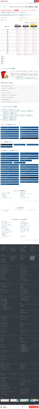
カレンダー (2, 362)
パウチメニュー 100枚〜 (24, 318)
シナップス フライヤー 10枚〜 (25, 388)
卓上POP (22, 325)
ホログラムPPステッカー (4, 320)
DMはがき (22, 286)
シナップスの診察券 (4, 146)
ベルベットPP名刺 (23, 379)
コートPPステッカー (4, 318)
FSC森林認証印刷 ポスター (5, 286)
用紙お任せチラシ (4, 131)
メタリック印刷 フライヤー (5, 272)
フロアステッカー (23, 235)
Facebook (32, 259)
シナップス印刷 (15, 3)
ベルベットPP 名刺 (24, 160)
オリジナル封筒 (3, 347)
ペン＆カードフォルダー (4, 359)
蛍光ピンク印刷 (4, 153)
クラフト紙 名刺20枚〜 (4, 308)
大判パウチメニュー (23, 319)
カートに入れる (33, 406)
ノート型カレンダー (23, 368)
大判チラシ (23, 131)
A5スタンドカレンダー (24, 364)
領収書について (23, 248)
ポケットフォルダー (4, 357)
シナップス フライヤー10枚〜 (5, 144)
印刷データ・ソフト (33, 249)
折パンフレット (23, 311)
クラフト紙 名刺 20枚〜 (24, 164)
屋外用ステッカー (24, 173)
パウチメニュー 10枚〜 (5, 228)
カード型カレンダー (23, 367)
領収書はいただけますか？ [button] (5, 90)
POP (20, 322)
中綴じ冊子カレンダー (24, 366)
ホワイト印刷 (22, 221)
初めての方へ (4, 248)
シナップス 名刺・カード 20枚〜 (5, 309)
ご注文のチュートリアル (4, 249)
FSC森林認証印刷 (22, 344)
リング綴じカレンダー (4, 366)
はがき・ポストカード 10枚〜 (5, 160)
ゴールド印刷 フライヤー (4, 273)
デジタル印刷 (5, 377)
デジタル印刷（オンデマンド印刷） (7, 3)
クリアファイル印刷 (4, 352)
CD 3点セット (22, 331)
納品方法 (25, 246)
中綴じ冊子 (22, 305)
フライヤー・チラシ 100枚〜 (5, 127)
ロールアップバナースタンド (5, 291)
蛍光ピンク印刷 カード (24, 269)
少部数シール (22, 393)
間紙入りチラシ (23, 127)
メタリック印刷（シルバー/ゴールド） (6, 156)
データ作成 (32, 246)
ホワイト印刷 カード (23, 270)
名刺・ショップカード (4, 297)
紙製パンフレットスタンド (24, 324)
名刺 (1, 295)
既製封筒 (2, 346)
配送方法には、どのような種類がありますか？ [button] (8, 97)
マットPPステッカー (4, 319)
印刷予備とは (16, 10)
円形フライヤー (3, 277)
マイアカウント (13, 246)
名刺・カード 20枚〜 (4, 158)
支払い (22, 246)
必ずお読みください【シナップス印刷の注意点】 (29, 10)
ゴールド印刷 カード (23, 273)
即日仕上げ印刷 (3, 374)
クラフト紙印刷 (4, 226)
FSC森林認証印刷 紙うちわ (25, 351)
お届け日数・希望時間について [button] (6, 99)
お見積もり (32, 54)
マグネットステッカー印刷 (5, 175)
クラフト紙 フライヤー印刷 (5, 164)
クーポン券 (2, 341)
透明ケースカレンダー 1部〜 (5, 365)
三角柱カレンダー (23, 365)
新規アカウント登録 (14, 248)
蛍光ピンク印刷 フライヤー (5, 271)
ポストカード (22, 285)
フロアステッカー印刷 (24, 175)
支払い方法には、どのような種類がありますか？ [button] (9, 88)
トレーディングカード (24, 277)
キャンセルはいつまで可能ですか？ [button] (7, 92)
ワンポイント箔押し (13, 374)
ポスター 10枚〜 (3, 284)
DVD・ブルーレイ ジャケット (25, 391)
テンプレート (32, 248)
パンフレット (22, 309)
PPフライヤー (3, 276)
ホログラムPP (22, 374)
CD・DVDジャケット (23, 329)
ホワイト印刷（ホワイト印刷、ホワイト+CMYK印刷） (26, 153)
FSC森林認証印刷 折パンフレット (25, 312)
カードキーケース (3, 358)
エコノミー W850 (3, 292)
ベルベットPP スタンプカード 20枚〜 (6, 162)
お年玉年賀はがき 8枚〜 (24, 299)
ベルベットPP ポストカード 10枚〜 (19, 162)
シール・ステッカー (3, 315)
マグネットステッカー (5, 236)
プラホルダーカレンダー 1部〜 (5, 173)
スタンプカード (23, 275)
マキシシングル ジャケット (24, 332)
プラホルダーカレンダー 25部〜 (5, 367)
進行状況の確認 (13, 249)
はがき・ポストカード (23, 283)
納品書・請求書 (23, 249)
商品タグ (22, 278)
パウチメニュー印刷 (24, 171)
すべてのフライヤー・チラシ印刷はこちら (32, 201)
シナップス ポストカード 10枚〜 (32, 144)
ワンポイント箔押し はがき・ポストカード (26, 296)
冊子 (20, 303)
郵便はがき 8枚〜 (23, 226)
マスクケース (22, 326)
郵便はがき (22, 287)
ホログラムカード (23, 276)
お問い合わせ (3, 254)
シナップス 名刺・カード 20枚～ (19, 144)
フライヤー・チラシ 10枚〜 (5, 129)
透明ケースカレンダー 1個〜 (5, 171)
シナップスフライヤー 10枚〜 (5, 279)
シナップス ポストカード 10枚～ (25, 300)
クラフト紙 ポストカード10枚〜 (25, 298)
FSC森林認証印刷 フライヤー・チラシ (26, 129)
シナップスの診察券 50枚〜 (6, 229)
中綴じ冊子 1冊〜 (4, 227)
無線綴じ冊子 (22, 306)
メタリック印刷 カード (24, 272)
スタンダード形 (5, 323)
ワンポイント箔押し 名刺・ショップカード (7, 307)
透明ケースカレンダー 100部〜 (5, 364)
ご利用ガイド (3, 246)
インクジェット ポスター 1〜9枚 (6, 235)
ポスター (2, 282)
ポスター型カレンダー (4, 369)
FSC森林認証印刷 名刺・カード (26, 158)
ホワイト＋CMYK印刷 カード (25, 271)
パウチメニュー (22, 315)
